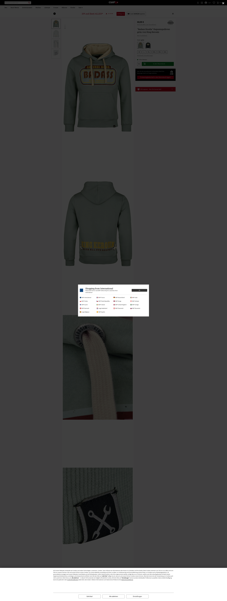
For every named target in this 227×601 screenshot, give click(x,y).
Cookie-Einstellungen (72, 580)
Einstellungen (137, 596)
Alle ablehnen (113, 596)
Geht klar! (90, 596)
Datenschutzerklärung (127, 580)
